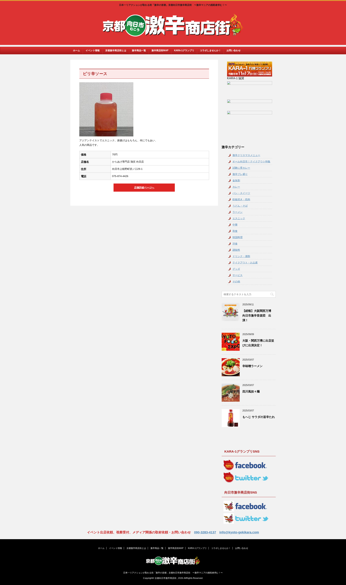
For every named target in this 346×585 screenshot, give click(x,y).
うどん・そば (240, 205)
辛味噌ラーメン (252, 366)
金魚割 (236, 180)
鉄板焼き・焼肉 (241, 199)
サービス (237, 275)
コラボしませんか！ (210, 50)
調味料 (236, 249)
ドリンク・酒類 (241, 256)
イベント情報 (93, 50)
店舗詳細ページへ (144, 187)
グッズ (236, 268)
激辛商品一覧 (139, 50)
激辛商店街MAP (160, 50)
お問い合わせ (234, 50)
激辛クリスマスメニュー (246, 155)
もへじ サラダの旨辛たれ (258, 416)
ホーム (76, 50)
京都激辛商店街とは (115, 50)
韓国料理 (237, 237)
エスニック (238, 218)
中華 (235, 224)
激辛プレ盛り (240, 174)
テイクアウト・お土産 (245, 262)
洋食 (235, 243)
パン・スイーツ (241, 193)
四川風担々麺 (251, 391)
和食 (235, 231)
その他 (236, 281)
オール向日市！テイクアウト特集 (251, 161)
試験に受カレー (241, 167)
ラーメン (237, 212)
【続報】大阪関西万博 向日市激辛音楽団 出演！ (258, 315)
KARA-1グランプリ (184, 50)
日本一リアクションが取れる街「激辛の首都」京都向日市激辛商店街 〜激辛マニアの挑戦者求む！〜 (173, 572)
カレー (236, 186)
